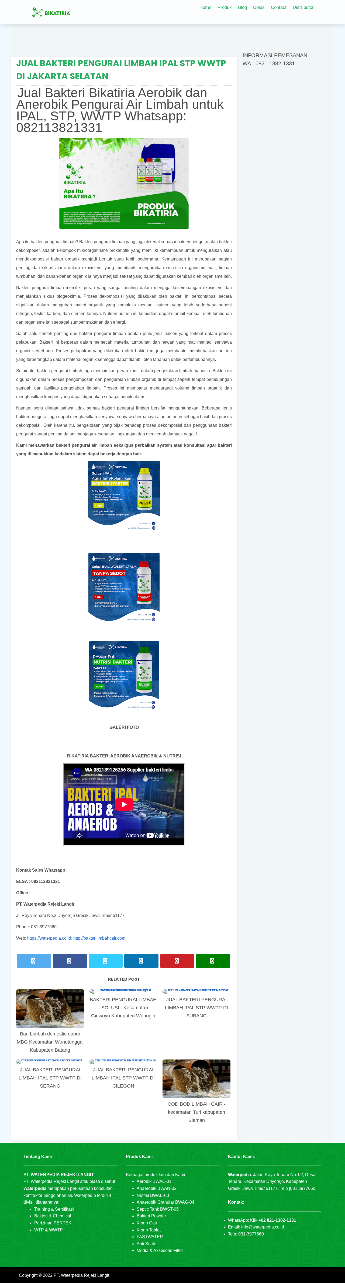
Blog (242, 7)
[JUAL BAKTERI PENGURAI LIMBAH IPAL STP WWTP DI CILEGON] (123, 1061)
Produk (225, 7)
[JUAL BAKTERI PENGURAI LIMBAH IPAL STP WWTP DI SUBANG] (196, 991)
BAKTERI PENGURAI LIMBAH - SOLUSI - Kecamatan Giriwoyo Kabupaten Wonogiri (123, 1007)
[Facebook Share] (70, 961)
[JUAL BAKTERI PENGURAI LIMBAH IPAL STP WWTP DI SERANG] (50, 1061)
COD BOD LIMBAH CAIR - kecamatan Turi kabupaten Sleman (197, 1112)
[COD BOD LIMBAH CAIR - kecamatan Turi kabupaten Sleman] (196, 1078)
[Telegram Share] (106, 961)
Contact (279, 7)
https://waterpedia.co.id (49, 938)
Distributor (303, 7)
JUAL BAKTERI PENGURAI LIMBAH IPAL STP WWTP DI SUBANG (196, 1007)
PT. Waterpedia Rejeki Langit (81, 1275)
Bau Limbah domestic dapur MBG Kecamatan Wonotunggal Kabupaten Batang (50, 1042)
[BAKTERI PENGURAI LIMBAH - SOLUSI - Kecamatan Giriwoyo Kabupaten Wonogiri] (123, 991)
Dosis (259, 7)
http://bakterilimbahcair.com (99, 938)
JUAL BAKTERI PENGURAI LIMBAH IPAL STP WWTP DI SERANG (50, 1078)
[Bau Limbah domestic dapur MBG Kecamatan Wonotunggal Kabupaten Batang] (50, 1008)
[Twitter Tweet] (34, 961)
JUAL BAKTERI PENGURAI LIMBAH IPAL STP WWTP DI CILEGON (123, 1078)
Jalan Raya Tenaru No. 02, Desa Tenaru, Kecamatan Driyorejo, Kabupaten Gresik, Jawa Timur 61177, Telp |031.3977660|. (273, 1181)
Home (205, 7)
